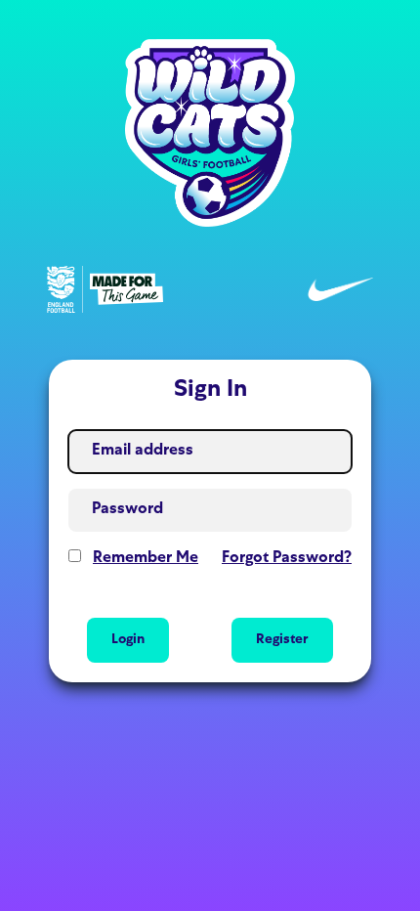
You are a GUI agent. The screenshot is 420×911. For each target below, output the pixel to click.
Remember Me (145, 559)
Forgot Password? (287, 559)
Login (128, 640)
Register (282, 640)
